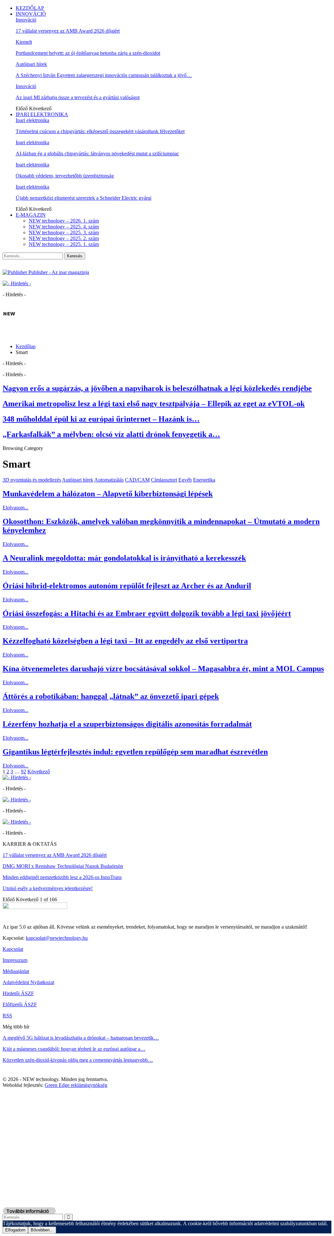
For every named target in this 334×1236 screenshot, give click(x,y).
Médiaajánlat (16, 971)
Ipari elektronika (32, 120)
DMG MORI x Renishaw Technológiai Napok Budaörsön (63, 866)
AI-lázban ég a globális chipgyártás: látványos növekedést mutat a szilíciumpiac (97, 153)
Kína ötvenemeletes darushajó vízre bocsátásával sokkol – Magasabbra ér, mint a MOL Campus (163, 668)
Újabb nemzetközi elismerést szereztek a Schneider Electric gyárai (83, 198)
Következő (38, 771)
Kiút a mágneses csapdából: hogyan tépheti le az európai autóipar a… (74, 1049)
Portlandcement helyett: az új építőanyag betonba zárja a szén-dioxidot (88, 53)
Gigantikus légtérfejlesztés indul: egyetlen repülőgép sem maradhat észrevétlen (135, 752)
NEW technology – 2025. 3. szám (64, 232)
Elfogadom (15, 1230)
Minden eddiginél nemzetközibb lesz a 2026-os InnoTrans (62, 877)
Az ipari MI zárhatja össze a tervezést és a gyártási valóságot (78, 97)
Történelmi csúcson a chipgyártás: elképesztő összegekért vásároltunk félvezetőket (100, 131)
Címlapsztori (164, 480)
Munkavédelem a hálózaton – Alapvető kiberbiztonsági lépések (108, 493)
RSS (7, 1015)
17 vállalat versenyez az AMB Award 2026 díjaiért (68, 31)
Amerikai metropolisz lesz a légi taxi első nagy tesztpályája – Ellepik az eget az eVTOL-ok (154, 403)
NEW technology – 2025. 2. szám (64, 238)
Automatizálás (109, 480)
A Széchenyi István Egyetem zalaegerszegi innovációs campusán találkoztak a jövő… (104, 75)
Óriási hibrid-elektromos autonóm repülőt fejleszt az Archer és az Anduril (127, 585)
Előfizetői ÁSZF (20, 1004)
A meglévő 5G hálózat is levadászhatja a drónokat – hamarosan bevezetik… (81, 1038)
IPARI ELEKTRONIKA (42, 114)
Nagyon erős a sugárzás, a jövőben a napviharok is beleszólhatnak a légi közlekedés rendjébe (157, 388)
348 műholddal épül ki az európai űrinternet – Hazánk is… (101, 419)
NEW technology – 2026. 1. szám (64, 221)
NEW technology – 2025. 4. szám (64, 226)
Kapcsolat (13, 949)
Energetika (204, 480)
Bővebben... (42, 1230)
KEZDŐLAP (30, 8)
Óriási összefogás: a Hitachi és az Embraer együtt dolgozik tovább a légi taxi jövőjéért (147, 613)
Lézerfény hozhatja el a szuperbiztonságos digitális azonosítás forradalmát (127, 724)
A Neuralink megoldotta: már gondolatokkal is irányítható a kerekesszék (124, 558)
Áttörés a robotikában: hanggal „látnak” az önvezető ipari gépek (111, 696)
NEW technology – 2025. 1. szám (64, 244)
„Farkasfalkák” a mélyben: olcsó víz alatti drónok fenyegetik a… (111, 434)
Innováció (26, 20)
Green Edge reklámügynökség (76, 1085)
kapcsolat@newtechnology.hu (57, 938)
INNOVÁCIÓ (31, 14)
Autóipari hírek (31, 64)
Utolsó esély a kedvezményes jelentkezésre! (48, 888)
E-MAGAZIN (31, 215)
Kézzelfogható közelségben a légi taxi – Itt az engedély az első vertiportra (125, 641)
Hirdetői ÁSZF (18, 993)
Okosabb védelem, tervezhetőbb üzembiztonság (65, 175)
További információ (27, 1211)
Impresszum (15, 960)
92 (23, 771)
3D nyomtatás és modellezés (32, 480)
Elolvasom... (15, 507)
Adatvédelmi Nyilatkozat (28, 982)
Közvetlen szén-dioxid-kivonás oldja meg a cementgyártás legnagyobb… (78, 1060)
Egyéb (185, 480)
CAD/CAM (137, 480)
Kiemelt (24, 42)
